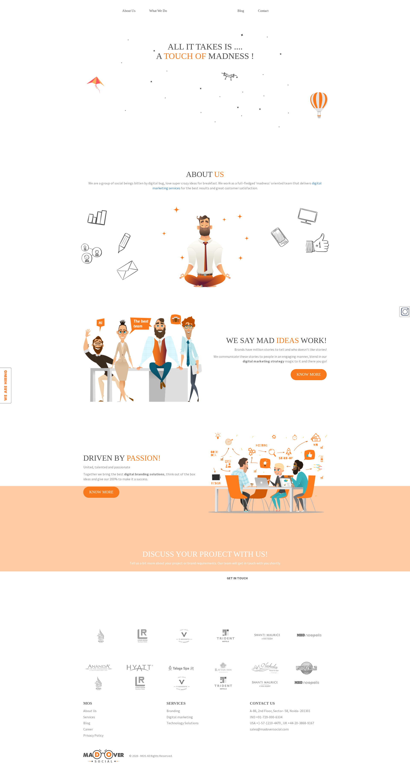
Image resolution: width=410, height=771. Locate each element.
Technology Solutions (183, 723)
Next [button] (333, 637)
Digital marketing (180, 717)
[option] (105, 635)
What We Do (158, 11)
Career (88, 729)
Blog (240, 11)
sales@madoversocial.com (269, 729)
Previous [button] (77, 637)
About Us (128, 11)
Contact (263, 11)
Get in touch (237, 578)
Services (89, 717)
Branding (173, 711)
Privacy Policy (93, 735)
